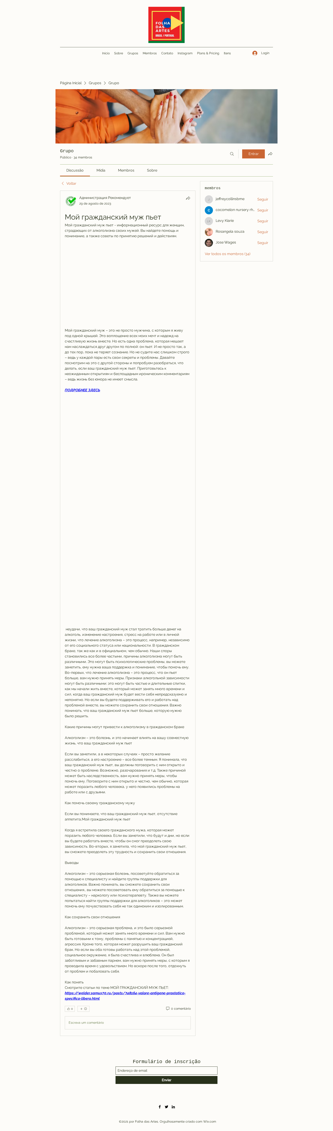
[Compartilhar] (188, 198)
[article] (127, 613)
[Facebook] (159, 1107)
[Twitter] (166, 1107)
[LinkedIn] (173, 1107)
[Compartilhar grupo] (270, 153)
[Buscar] (232, 153)
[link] (75, 170)
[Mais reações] (83, 1009)
